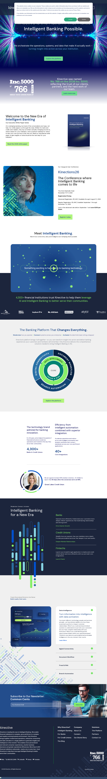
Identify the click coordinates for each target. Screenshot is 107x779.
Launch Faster (60, 559)
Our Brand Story (80, 738)
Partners (95, 734)
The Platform (97, 731)
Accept (70, 19)
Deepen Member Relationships (65, 541)
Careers (77, 734)
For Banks (61, 734)
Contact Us (96, 738)
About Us (77, 731)
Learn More (63, 640)
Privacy (87, 769)
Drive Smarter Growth (63, 526)
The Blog (61, 741)
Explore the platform (53, 58)
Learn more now (69, 93)
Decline (84, 19)
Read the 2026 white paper (17, 144)
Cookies (91, 769)
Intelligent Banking (65, 731)
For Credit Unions (64, 738)
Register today (65, 217)
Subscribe (79, 705)
